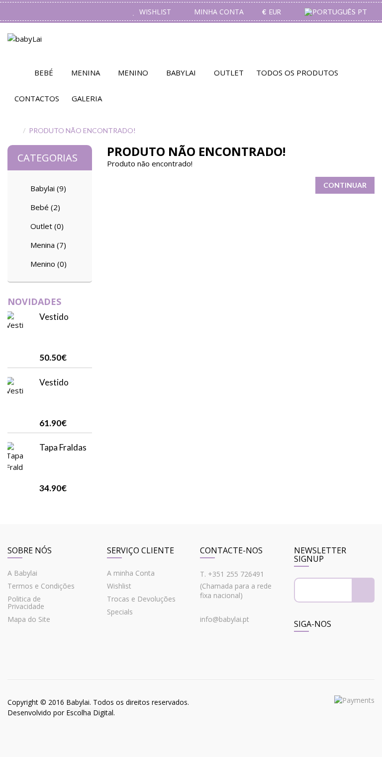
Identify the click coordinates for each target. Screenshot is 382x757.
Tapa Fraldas (63, 447)
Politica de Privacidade (25, 602)
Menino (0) (48, 264)
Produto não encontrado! (82, 130)
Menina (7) (48, 245)
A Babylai (22, 573)
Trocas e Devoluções (141, 599)
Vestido (54, 316)
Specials (120, 611)
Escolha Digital (89, 712)
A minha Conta (131, 573)
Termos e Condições (41, 586)
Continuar (345, 185)
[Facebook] (303, 652)
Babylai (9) (48, 188)
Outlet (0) (47, 226)
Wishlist (119, 586)
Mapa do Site (28, 619)
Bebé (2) (45, 207)
